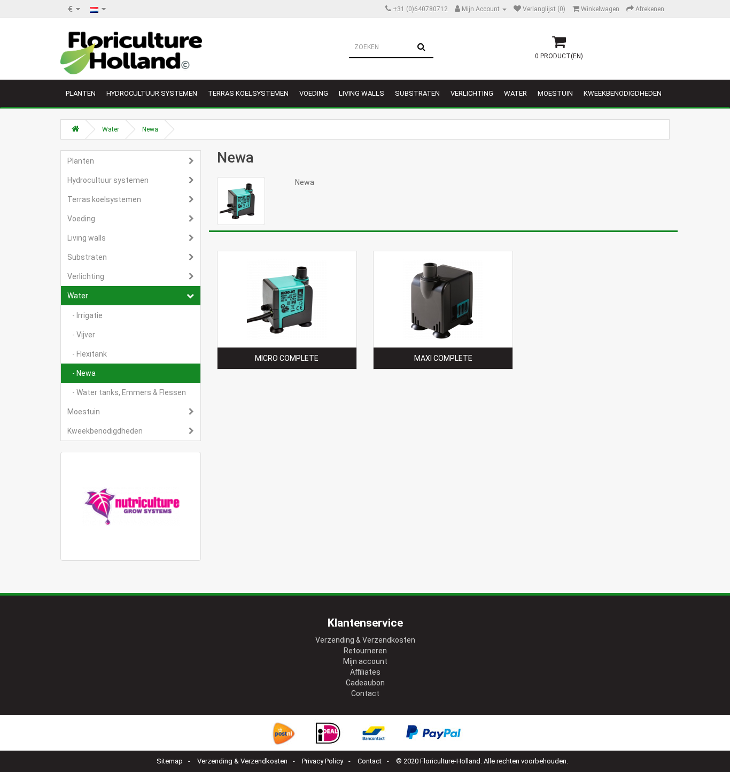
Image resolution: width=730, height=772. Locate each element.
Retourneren (365, 650)
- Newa (81, 373)
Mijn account (365, 661)
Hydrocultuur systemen (151, 93)
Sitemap (170, 761)
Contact (365, 693)
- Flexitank (87, 354)
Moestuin (555, 93)
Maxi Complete (443, 358)
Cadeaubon (365, 682)
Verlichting (472, 93)
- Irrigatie (85, 315)
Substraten (417, 93)
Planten (81, 93)
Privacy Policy (322, 761)
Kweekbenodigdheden (623, 93)
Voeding (313, 93)
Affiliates (365, 672)
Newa (150, 129)
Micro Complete (287, 358)
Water (515, 93)
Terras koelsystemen (248, 93)
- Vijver (81, 334)
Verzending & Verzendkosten (365, 640)
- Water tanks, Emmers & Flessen (126, 392)
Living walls (361, 93)
